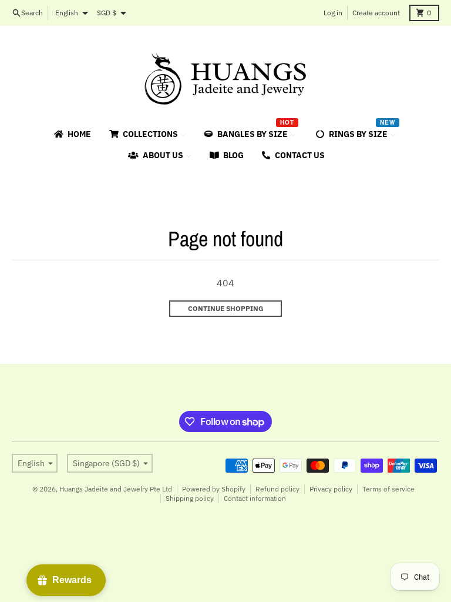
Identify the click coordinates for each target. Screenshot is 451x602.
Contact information (255, 498)
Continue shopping (226, 308)
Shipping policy (190, 498)
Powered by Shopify (213, 488)
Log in (333, 12)
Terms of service (388, 488)
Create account (376, 12)
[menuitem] (71, 134)
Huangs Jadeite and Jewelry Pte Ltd (115, 488)
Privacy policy (330, 488)
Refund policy (277, 488)
